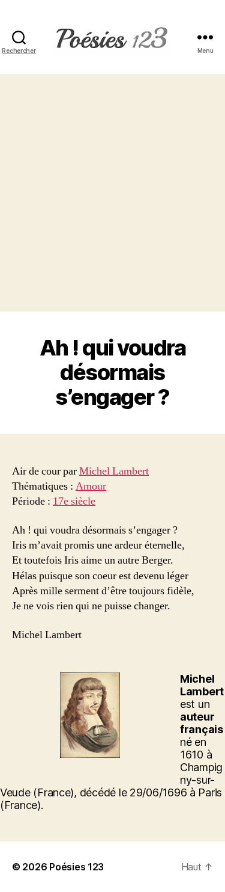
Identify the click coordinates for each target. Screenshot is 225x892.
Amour (91, 486)
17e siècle (74, 501)
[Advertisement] (112, 193)
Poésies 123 (76, 867)
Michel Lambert (114, 471)
